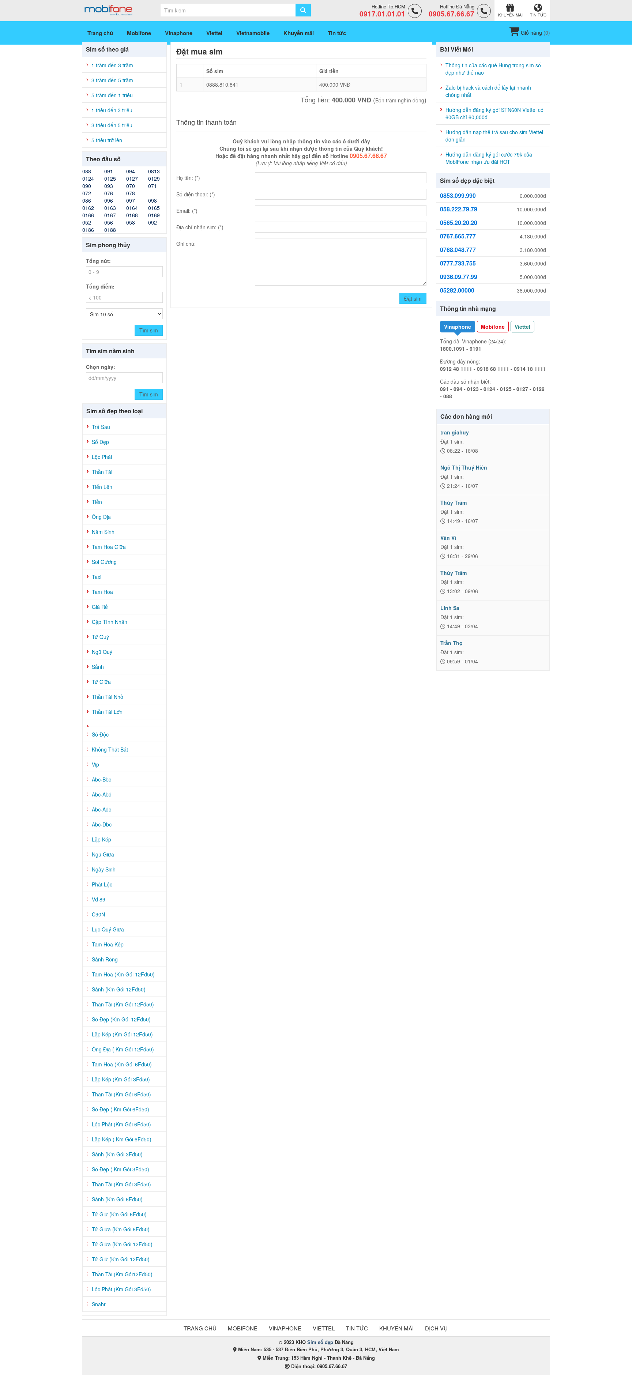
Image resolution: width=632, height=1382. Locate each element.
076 (108, 193)
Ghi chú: (186, 243)
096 (108, 200)
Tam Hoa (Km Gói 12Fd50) (123, 974)
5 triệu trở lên (106, 140)
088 (86, 171)
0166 (88, 215)
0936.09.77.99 (458, 276)
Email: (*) (187, 210)
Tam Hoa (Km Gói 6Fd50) (122, 1064)
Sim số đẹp (320, 1341)
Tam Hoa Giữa (109, 546)
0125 (110, 178)
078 (130, 193)
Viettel (522, 326)
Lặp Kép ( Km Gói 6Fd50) (121, 1139)
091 (108, 171)
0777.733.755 (458, 263)
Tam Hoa (102, 591)
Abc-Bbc (101, 779)
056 (108, 222)
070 (130, 185)
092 (152, 222)
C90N (98, 914)
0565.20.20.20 (458, 222)
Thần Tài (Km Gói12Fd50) (122, 1274)
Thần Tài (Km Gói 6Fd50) (121, 1094)
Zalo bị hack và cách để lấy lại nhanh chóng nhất (488, 91)
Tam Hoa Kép (108, 944)
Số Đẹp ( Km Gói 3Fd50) (120, 1169)
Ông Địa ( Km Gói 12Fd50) (123, 1049)
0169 (154, 215)
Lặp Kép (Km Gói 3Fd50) (121, 1079)
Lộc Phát (102, 456)
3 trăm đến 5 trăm (112, 80)
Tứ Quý (100, 636)
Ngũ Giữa (103, 854)
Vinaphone (457, 326)
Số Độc (100, 734)
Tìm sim (148, 330)
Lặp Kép (101, 839)
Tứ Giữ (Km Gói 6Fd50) (119, 1214)
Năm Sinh (103, 531)
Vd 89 (98, 899)
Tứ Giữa (101, 681)
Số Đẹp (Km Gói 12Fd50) (121, 1019)
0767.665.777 (458, 236)
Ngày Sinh (104, 869)
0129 (154, 178)
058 (130, 222)
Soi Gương (104, 561)
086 (86, 200)
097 (130, 200)
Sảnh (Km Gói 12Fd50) (119, 989)
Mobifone (493, 326)
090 (86, 185)
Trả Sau (101, 426)
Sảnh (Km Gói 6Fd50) (117, 1199)
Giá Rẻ (100, 606)
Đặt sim (413, 298)
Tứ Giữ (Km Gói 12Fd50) (121, 1259)
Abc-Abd (102, 794)
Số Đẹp (100, 441)
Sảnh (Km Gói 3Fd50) (117, 1154)
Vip (95, 764)
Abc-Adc (101, 809)
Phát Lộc (102, 884)
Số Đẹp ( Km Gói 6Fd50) (120, 1109)
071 (152, 185)
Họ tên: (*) (188, 177)
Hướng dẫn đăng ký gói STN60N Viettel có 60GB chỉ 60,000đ (494, 113)
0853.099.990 (458, 195)
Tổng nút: (98, 260)
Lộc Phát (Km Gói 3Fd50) (121, 1289)
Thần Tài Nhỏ (107, 696)
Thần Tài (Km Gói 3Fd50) (121, 1184)
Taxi (96, 576)
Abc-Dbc (102, 824)
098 (152, 200)
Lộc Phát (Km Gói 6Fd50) (121, 1124)
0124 (88, 178)
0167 (110, 215)
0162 (88, 207)
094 (130, 171)
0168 (132, 215)
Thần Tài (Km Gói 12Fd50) (123, 1004)
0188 (110, 229)
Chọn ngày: (100, 366)
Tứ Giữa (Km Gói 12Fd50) (122, 1244)
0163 (110, 207)
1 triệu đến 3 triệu (111, 110)
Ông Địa (101, 516)
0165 (154, 207)
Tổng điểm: (100, 286)
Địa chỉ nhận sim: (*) (199, 227)
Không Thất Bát (110, 749)
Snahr (99, 1304)
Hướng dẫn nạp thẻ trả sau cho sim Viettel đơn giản (494, 135)
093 (108, 185)
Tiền (97, 501)
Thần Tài (102, 471)
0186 (88, 229)
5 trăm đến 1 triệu (112, 95)
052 (86, 222)
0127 (132, 178)
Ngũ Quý (102, 651)
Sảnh (98, 666)
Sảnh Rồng (105, 959)
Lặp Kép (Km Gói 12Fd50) (122, 1034)
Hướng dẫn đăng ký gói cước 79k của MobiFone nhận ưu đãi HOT (488, 158)
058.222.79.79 (458, 209)
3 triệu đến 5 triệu (111, 125)
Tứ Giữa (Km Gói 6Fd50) (121, 1229)
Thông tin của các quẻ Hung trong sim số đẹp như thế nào (493, 68)
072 (86, 193)
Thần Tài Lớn (107, 711)
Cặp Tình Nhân (109, 621)
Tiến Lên (102, 486)
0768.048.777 (458, 249)
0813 (154, 171)
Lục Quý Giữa (108, 929)
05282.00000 (457, 290)
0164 (132, 207)
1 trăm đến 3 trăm (112, 65)
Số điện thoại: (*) (195, 194)
